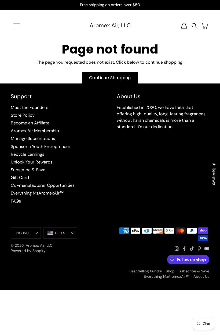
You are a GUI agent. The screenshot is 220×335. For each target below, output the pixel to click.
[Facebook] (184, 248)
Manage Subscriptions (33, 138)
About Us (201, 276)
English (22, 232)
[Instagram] (176, 248)
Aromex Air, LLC (110, 25)
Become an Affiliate (30, 123)
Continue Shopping (110, 78)
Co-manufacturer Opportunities (43, 185)
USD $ (60, 232)
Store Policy (23, 115)
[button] (194, 26)
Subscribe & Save (28, 170)
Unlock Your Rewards (32, 162)
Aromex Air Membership (35, 131)
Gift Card (20, 177)
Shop (170, 271)
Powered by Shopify (28, 250)
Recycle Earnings (27, 154)
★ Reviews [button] (214, 173)
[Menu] (17, 26)
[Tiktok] (191, 248)
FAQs (16, 201)
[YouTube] (206, 248)
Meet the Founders (29, 107)
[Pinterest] (199, 248)
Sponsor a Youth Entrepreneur (40, 146)
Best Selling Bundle (145, 271)
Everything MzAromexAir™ (37, 193)
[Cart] (205, 25)
